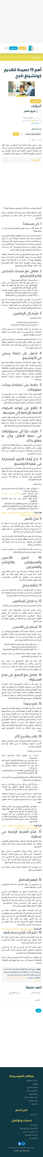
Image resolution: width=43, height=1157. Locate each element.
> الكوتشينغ (33, 1094)
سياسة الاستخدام (13, 1147)
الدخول (22, 48)
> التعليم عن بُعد (32, 1091)
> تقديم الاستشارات (31, 1097)
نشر (38, 1011)
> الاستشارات (33, 1101)
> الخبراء (35, 1104)
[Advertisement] (21, 21)
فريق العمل (29, 111)
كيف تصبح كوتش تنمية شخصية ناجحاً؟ (17, 929)
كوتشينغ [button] (35, 101)
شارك (16, 134)
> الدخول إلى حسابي (30, 1132)
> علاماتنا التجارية (31, 1135)
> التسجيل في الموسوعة (29, 1128)
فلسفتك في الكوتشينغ (11, 493)
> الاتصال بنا (33, 1138)
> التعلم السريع (32, 1087)
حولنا (33, 1147)
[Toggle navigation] (6, 48)
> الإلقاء (35, 1084)
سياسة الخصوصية (24, 1147)
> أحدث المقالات (32, 1081)
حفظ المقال (35, 123)
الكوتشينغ (26, 120)
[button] (21, 159)
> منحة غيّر (34, 1114)
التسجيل (13, 48)
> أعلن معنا (34, 1125)
